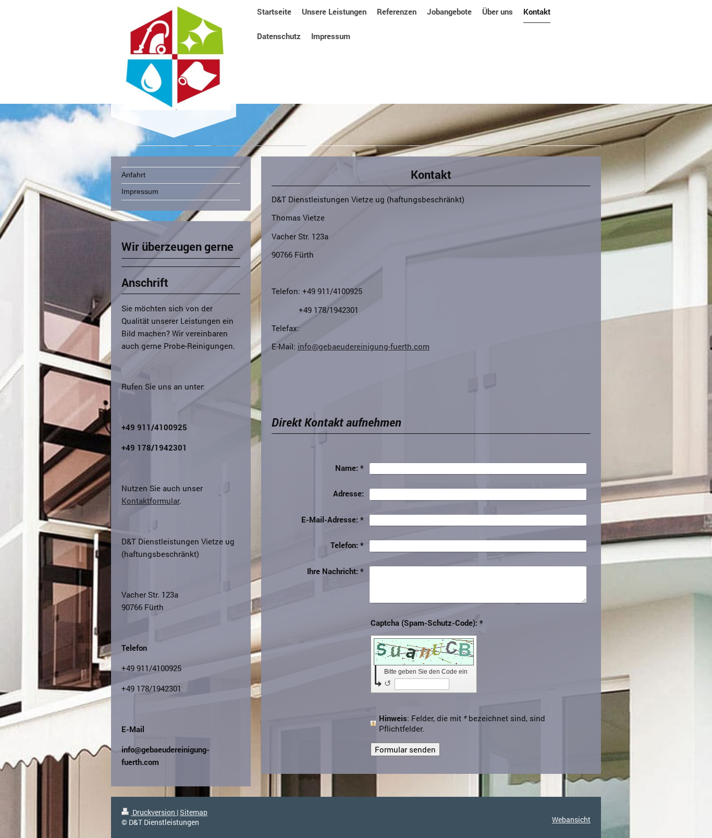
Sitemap (193, 812)
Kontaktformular (150, 500)
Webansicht (571, 819)
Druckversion (154, 812)
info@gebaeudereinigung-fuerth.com (363, 346)
